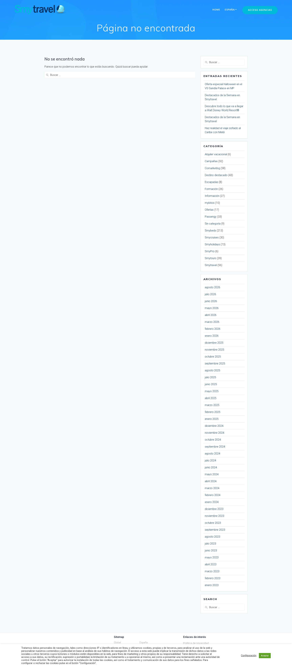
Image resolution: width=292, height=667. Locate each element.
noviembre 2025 (214, 349)
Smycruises (212, 237)
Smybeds (210, 230)
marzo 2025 (212, 405)
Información (212, 195)
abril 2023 (210, 564)
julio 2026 (210, 294)
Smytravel (211, 265)
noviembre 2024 (214, 432)
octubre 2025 (213, 356)
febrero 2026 (212, 328)
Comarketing (212, 168)
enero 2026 (211, 335)
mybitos (209, 202)
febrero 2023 (212, 578)
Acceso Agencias (260, 9)
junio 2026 (211, 301)
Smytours (210, 258)
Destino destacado (216, 175)
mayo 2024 (211, 474)
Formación (211, 189)
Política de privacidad (196, 643)
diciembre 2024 (214, 425)
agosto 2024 (212, 453)
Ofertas (209, 209)
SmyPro (209, 251)
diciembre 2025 (214, 342)
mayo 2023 (211, 557)
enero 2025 (211, 419)
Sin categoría (213, 223)
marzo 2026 (212, 322)
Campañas (211, 161)
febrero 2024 (212, 495)
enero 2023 (211, 585)
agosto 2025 (212, 370)
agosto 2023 (212, 536)
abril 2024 (210, 481)
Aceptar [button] (265, 655)
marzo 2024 (212, 488)
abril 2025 (210, 398)
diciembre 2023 (214, 509)
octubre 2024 (213, 439)
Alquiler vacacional (216, 154)
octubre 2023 (213, 522)
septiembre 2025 (215, 363)
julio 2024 (210, 460)
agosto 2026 (212, 287)
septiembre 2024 (215, 446)
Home (216, 9)
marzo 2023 (212, 571)
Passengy (210, 216)
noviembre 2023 (214, 515)
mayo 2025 (211, 391)
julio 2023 (210, 543)
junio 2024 (211, 467)
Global (117, 642)
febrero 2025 (212, 412)
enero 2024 (211, 502)
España (230, 9)
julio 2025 (210, 377)
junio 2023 (211, 550)
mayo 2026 (211, 308)
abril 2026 (210, 315)
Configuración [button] (248, 655)
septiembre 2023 (215, 529)
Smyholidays (212, 244)
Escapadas (211, 182)
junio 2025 (211, 384)
